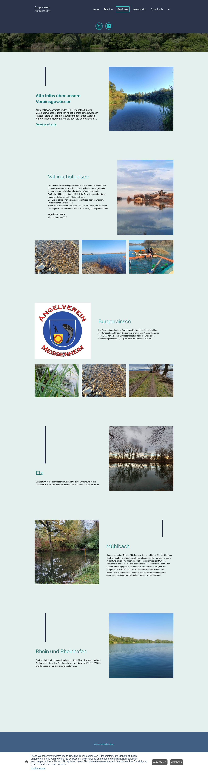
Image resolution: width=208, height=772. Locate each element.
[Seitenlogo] (45, 15)
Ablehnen (176, 762)
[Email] (109, 26)
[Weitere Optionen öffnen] (169, 9)
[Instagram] (99, 26)
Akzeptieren (159, 762)
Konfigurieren (38, 768)
